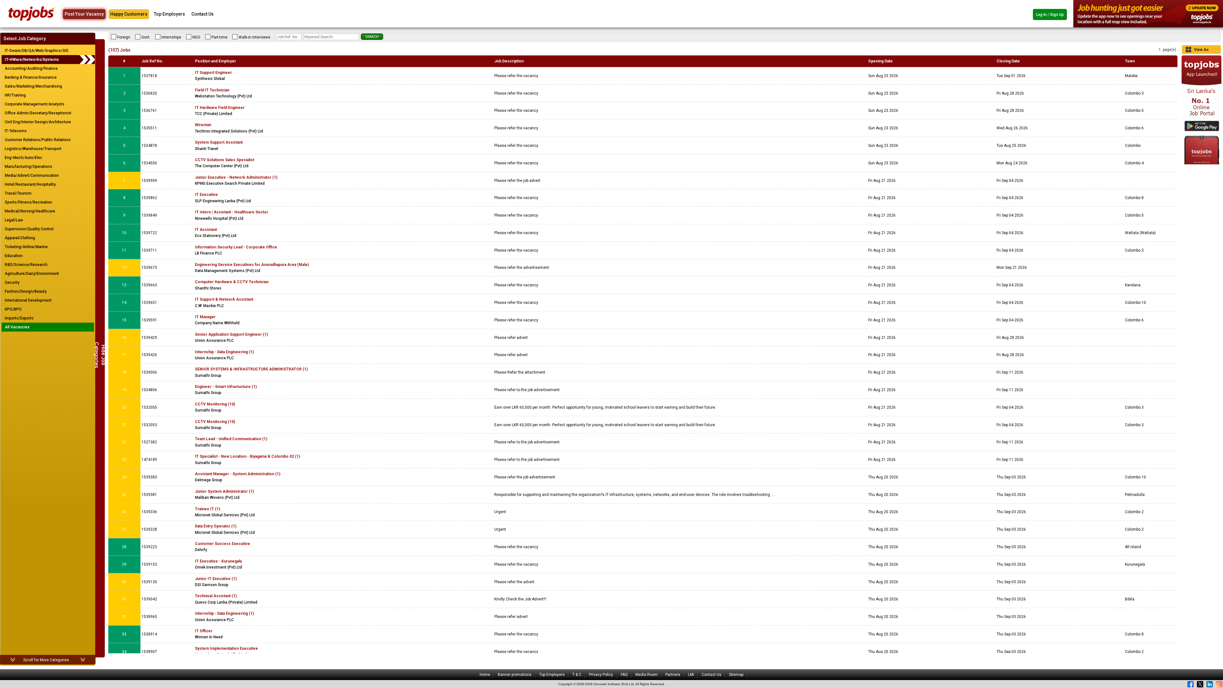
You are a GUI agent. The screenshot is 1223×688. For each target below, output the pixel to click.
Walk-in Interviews (254, 37)
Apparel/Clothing (20, 238)
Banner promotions (515, 674)
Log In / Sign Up (1050, 14)
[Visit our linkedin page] (1209, 684)
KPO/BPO (13, 309)
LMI (691, 674)
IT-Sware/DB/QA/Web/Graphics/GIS (36, 50)
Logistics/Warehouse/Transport (33, 149)
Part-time (219, 37)
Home (485, 674)
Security (12, 282)
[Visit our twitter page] (1200, 684)
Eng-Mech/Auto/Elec (23, 157)
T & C (576, 674)
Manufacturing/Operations (28, 166)
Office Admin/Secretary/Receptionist (38, 113)
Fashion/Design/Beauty (25, 291)
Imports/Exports (19, 318)
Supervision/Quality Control (29, 229)
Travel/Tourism (18, 193)
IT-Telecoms (16, 131)
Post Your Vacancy (84, 14)
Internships (171, 37)
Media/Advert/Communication (32, 175)
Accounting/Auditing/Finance (31, 68)
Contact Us (202, 14)
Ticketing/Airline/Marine (26, 247)
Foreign (123, 37)
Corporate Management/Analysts (34, 104)
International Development (28, 300)
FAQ (624, 674)
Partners (672, 674)
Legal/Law (14, 220)
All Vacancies (17, 327)
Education (14, 256)
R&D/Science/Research (26, 264)
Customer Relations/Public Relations (38, 140)
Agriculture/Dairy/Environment (32, 273)
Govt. (145, 37)
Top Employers (169, 14)
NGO (196, 37)
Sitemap (736, 674)
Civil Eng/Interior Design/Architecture (38, 122)
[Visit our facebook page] (1190, 684)
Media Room (646, 674)
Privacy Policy (601, 674)
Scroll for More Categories (46, 660)
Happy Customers (128, 14)
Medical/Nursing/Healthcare (30, 211)
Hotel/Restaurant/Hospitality (30, 184)
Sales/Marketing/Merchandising (33, 86)
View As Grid (1201, 50)
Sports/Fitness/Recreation (28, 202)
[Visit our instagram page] (1219, 684)
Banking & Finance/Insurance (31, 77)
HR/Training (15, 95)
